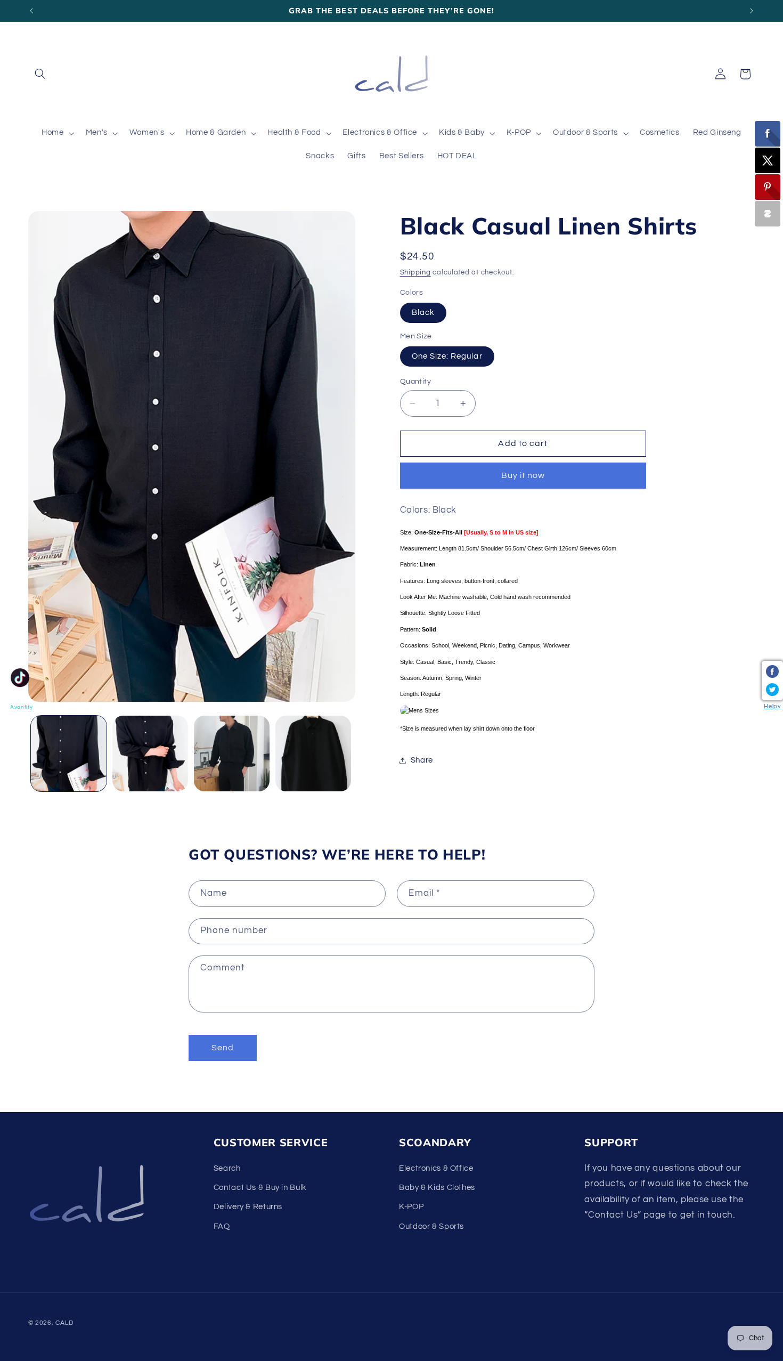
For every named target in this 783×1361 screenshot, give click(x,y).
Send (222, 1047)
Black (423, 313)
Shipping (415, 272)
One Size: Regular (447, 356)
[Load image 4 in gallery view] (313, 754)
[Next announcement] (751, 10)
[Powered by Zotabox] (767, 213)
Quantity (415, 381)
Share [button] (422, 760)
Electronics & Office (436, 1168)
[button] (40, 74)
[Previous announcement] (31, 10)
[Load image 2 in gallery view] (150, 754)
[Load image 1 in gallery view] (69, 754)
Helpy (772, 706)
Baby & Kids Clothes (437, 1188)
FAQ (222, 1226)
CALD (64, 1323)
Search (227, 1168)
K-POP (411, 1207)
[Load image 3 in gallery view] (232, 754)
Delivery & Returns (248, 1207)
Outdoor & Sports (431, 1226)
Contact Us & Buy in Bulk (260, 1188)
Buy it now (523, 476)
